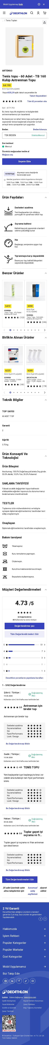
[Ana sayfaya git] (18, 13)
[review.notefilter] (45, 645)
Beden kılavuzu (40, 129)
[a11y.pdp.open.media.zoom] (25, 46)
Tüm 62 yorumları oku (32, 101)
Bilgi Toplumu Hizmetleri (32, 1008)
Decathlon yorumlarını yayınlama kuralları (24, 678)
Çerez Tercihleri (8, 1011)
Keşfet (15, 4)
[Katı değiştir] (46, 197)
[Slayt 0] (10, 392)
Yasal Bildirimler (8, 1004)
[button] (44, 22)
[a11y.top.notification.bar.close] (44, 4)
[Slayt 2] (17, 392)
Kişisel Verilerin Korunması (33, 1001)
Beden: (5, 129)
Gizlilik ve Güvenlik (9, 1008)
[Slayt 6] (31, 392)
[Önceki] (4, 330)
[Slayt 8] (38, 392)
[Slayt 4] (24, 392)
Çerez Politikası (29, 1004)
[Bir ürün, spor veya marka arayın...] (31, 13)
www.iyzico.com (30, 997)
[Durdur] (39, 4)
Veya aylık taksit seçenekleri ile (19, 92)
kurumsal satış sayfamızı (32, 890)
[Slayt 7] (35, 392)
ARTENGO (7, 70)
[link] (24, 626)
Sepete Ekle (24, 161)
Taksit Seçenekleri (38, 96)
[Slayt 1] (13, 392)
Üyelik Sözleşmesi (9, 1001)
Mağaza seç (7, 155)
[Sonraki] (45, 330)
